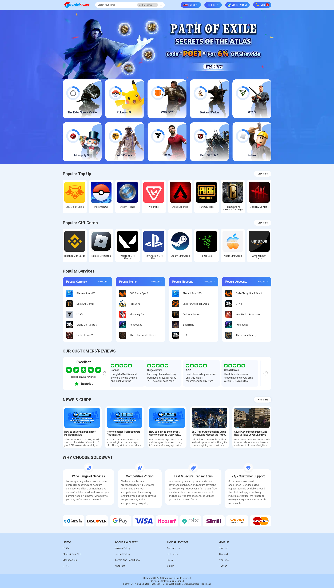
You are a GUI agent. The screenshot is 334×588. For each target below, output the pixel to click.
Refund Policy (122, 554)
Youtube (224, 560)
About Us (120, 566)
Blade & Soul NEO (72, 554)
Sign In (170, 566)
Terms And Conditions (127, 560)
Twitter (223, 548)
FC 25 (66, 548)
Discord (223, 554)
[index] (77, 5)
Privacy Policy (122, 548)
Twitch (223, 566)
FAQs (170, 560)
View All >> (103, 282)
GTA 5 (66, 566)
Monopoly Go (70, 560)
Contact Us (173, 548)
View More (263, 174)
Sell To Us (172, 554)
